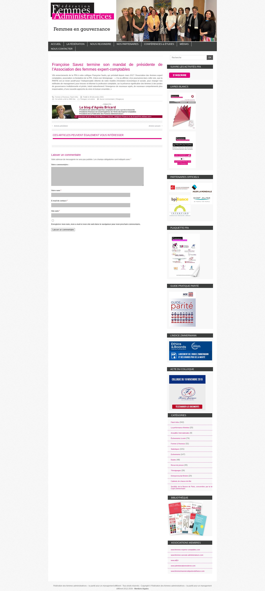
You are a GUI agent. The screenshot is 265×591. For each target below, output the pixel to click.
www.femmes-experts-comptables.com (185, 550)
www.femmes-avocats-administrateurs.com (187, 555)
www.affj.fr (175, 560)
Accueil (56, 44)
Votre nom (56, 190)
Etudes (173, 460)
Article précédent (60, 125)
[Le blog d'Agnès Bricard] (107, 112)
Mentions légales (141, 589)
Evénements (175, 454)
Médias (184, 44)
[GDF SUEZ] (202, 199)
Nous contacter (62, 48)
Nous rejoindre (100, 44)
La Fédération (75, 44)
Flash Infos (74, 97)
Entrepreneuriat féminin (179, 476)
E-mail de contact (59, 201)
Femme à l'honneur (62, 97)
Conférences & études (159, 44)
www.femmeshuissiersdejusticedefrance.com (187, 571)
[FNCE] (180, 187)
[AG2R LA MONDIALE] (202, 188)
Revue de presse (177, 465)
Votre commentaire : (60, 165)
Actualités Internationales (180, 433)
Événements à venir (178, 438)
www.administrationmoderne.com (183, 566)
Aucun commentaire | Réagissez (112, 99)
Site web (55, 211)
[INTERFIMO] (180, 210)
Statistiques (175, 449)
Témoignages (176, 470)
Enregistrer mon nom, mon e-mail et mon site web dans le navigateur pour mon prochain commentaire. (95, 224)
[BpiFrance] (180, 199)
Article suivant (155, 125)
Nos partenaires (127, 44)
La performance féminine (180, 428)
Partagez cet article (87, 99)
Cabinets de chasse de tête (181, 481)
